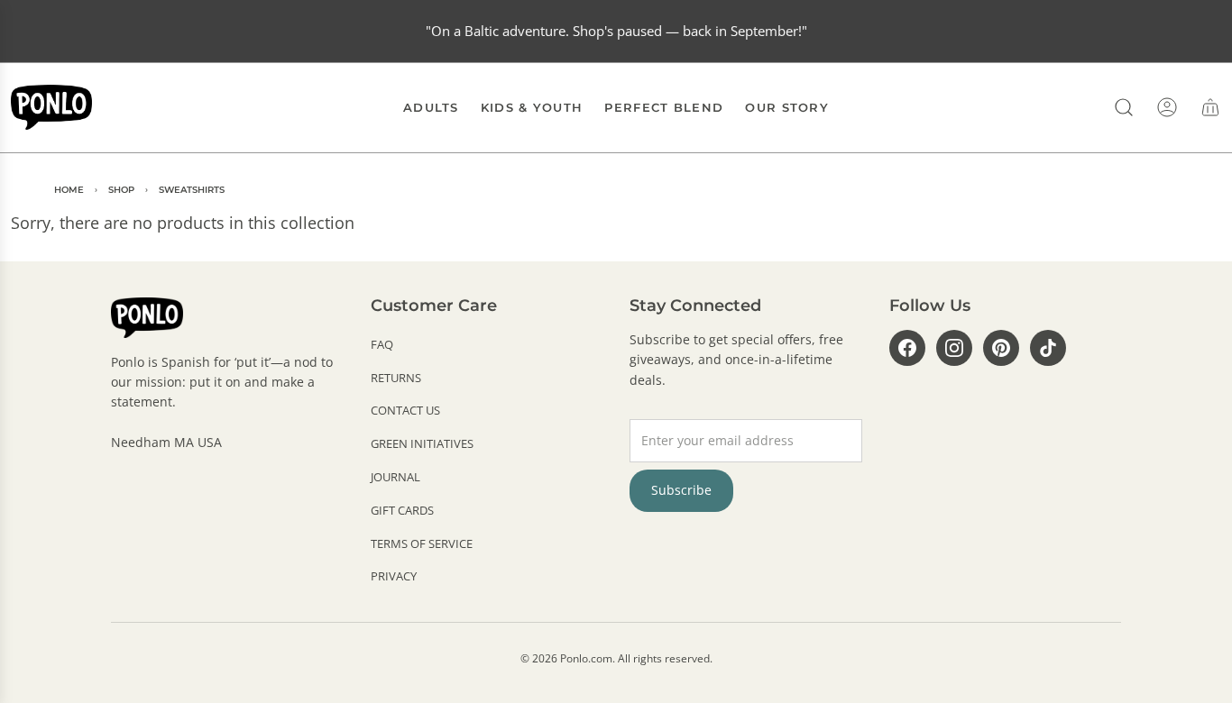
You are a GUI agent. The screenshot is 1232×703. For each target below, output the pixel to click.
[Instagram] (954, 348)
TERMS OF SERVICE (422, 543)
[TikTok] (1048, 348)
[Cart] (1210, 107)
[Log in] (1167, 107)
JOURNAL (395, 477)
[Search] (1123, 107)
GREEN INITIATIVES (422, 443)
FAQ (382, 344)
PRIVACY (394, 576)
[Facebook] (907, 348)
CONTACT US (405, 410)
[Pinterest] (1001, 348)
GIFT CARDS (402, 510)
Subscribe (681, 489)
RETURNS (396, 378)
